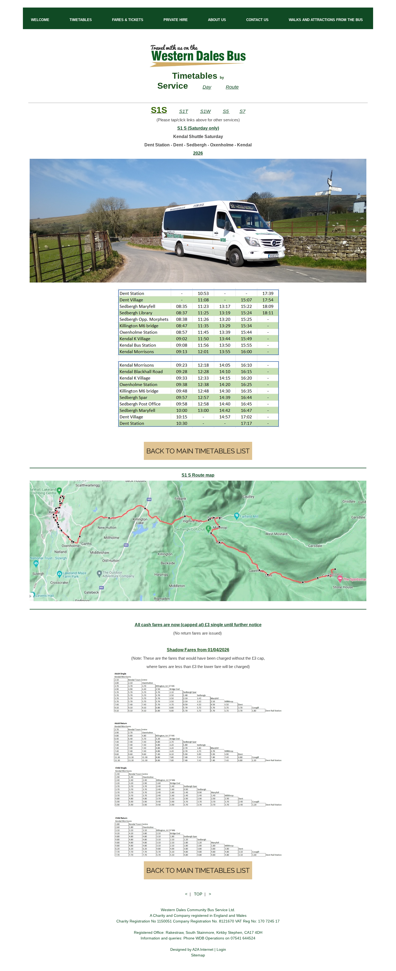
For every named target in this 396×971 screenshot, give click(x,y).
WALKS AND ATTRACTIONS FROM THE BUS (326, 20)
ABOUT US (217, 20)
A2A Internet (202, 949)
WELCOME (40, 20)
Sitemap (198, 955)
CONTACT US (257, 20)
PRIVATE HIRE (176, 20)
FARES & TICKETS (127, 20)
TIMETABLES (81, 20)
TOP (198, 894)
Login (221, 949)
